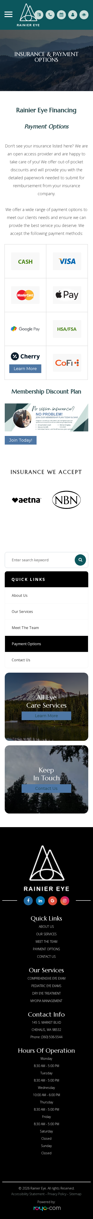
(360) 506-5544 (52, 1037)
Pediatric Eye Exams (46, 986)
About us (20, 595)
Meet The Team (25, 627)
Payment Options (26, 643)
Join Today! (20, 440)
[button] (28, 514)
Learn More (25, 368)
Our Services (22, 611)
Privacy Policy (57, 1194)
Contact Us (21, 659)
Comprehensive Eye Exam (46, 978)
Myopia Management (46, 1001)
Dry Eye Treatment (46, 993)
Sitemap (75, 1194)
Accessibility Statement (28, 1194)
